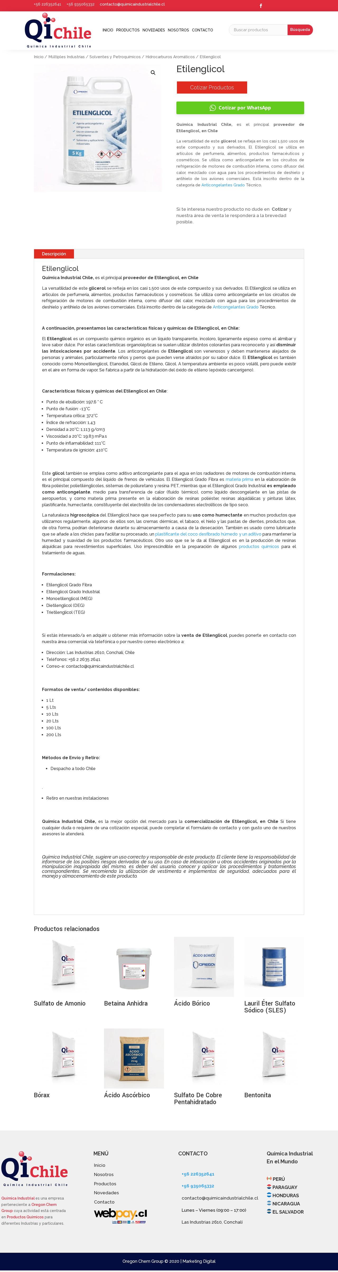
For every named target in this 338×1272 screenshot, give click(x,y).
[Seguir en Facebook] (261, 6)
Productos (128, 30)
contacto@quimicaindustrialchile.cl (132, 4)
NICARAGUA (286, 1203)
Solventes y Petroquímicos (115, 56)
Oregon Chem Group (143, 1261)
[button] (153, 72)
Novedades (154, 30)
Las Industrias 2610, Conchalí (212, 1222)
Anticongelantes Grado (223, 185)
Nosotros (178, 30)
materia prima (239, 479)
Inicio (108, 30)
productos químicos (259, 546)
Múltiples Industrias (66, 56)
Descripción (54, 253)
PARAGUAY (285, 1187)
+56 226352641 (47, 4)
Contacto (202, 30)
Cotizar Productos (212, 87)
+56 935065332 (81, 4)
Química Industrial (18, 1198)
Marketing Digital (198, 1261)
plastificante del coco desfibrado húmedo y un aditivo (208, 534)
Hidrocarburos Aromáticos (170, 56)
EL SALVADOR (288, 1212)
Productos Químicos (25, 1217)
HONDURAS (286, 1195)
